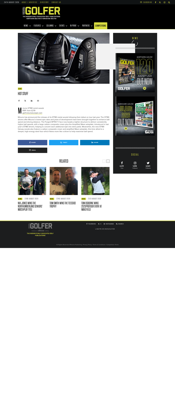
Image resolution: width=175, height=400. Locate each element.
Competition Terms (112, 245)
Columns (49, 25)
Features (37, 25)
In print (73, 25)
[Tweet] (25, 101)
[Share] (19, 101)
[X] (160, 2)
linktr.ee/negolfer (105, 229)
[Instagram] (164, 2)
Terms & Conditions (99, 245)
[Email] (38, 101)
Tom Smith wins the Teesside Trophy (63, 205)
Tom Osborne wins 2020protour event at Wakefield (91, 206)
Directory (44, 2)
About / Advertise (29, 2)
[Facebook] (156, 2)
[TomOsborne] (95, 181)
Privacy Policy (87, 245)
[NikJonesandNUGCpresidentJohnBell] (32, 181)
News (26, 25)
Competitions (100, 25)
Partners (86, 25)
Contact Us (56, 2)
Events (61, 25)
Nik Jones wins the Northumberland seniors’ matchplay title (30, 206)
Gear (20, 89)
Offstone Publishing (75, 245)
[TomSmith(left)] (64, 181)
